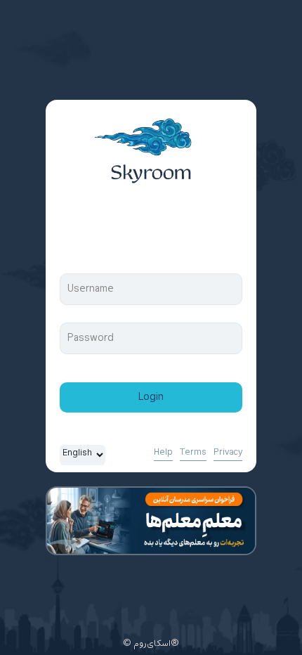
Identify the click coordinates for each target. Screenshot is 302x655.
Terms (193, 452)
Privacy (228, 452)
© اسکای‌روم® (151, 643)
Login (151, 397)
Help (163, 452)
